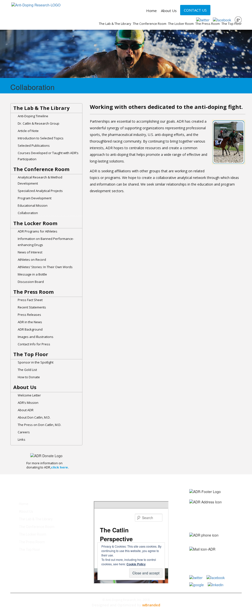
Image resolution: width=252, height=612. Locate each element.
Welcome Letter (29, 395)
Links (21, 439)
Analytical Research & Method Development (40, 180)
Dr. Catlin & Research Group (38, 123)
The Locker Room (181, 23)
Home (151, 10)
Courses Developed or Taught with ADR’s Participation (48, 156)
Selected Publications (34, 145)
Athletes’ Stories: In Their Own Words (45, 267)
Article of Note (28, 131)
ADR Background (30, 329)
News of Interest (30, 252)
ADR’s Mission (28, 402)
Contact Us (195, 10)
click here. (60, 467)
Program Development (34, 198)
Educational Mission (32, 205)
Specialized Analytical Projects (40, 191)
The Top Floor (231, 23)
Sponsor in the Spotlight (35, 362)
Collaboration (28, 213)
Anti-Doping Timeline (33, 116)
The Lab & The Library (115, 23)
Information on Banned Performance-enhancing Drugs (46, 241)
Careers (24, 432)
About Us (169, 10)
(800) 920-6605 (229, 539)
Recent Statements (32, 307)
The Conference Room (149, 23)
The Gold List (27, 369)
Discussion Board (31, 281)
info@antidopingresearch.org (210, 556)
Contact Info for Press (34, 344)
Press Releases (29, 314)
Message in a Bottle (32, 274)
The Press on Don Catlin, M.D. (39, 425)
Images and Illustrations (35, 337)
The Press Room (207, 23)
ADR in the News (30, 322)
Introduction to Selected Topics (40, 138)
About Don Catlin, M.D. (34, 417)
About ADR (25, 410)
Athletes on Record (32, 259)
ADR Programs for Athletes (37, 231)
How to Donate (29, 377)
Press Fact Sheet (30, 300)
